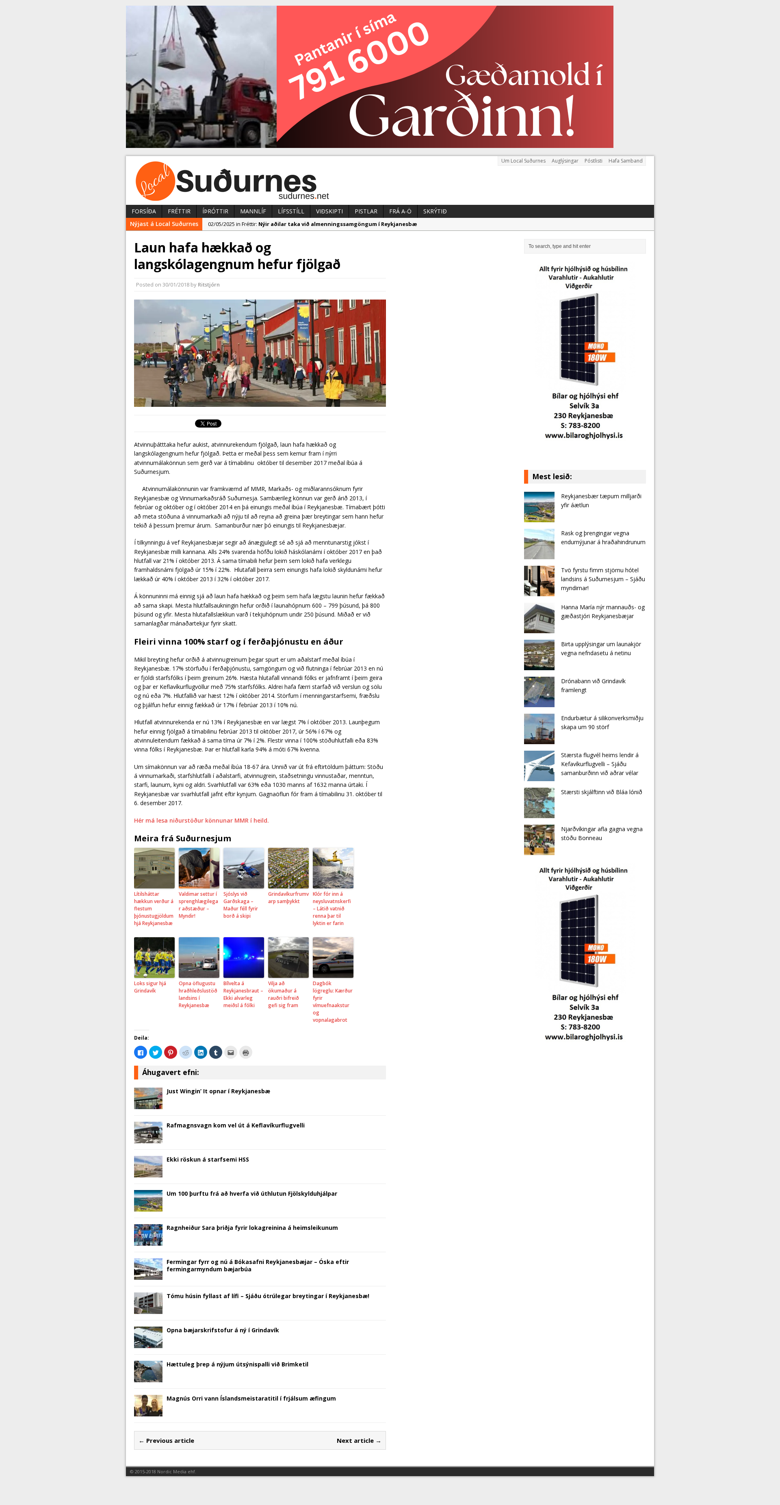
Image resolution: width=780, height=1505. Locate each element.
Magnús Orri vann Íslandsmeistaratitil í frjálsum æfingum (251, 1398)
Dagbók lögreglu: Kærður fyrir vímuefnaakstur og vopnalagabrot (333, 1001)
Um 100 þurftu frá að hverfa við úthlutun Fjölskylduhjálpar (252, 1193)
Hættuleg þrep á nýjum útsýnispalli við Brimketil (237, 1364)
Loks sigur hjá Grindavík (150, 987)
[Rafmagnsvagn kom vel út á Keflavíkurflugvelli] (148, 1138)
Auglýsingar (565, 160)
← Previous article (166, 1440)
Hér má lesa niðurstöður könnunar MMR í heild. (201, 820)
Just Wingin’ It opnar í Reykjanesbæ (218, 1091)
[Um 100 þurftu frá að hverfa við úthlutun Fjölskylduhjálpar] (148, 1206)
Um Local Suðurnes (523, 160)
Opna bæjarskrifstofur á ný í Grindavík (223, 1330)
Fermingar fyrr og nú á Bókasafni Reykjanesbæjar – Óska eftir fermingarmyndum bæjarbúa (258, 1265)
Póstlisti (593, 160)
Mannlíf (253, 211)
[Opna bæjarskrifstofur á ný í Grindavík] (148, 1343)
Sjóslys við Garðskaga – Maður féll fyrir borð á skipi (240, 904)
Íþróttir (215, 211)
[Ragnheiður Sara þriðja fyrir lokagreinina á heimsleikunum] (148, 1240)
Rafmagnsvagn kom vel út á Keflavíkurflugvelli (236, 1125)
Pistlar (366, 211)
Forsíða (144, 211)
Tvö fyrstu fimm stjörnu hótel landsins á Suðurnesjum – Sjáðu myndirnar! (603, 579)
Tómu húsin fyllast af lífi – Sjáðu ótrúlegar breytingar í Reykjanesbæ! (268, 1296)
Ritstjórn (209, 284)
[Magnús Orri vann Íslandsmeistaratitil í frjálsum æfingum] (148, 1411)
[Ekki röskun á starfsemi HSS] (148, 1172)
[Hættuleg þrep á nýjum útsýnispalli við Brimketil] (148, 1377)
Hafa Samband (626, 160)
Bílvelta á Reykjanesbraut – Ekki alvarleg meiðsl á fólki (243, 994)
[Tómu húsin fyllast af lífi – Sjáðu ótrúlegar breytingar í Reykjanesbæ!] (148, 1309)
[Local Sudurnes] (390, 180)
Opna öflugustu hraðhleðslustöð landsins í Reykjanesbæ (198, 994)
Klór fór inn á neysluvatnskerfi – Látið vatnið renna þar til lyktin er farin (332, 908)
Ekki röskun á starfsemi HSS (208, 1159)
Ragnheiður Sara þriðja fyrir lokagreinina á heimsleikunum (252, 1227)
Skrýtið (435, 211)
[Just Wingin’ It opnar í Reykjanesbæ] (148, 1104)
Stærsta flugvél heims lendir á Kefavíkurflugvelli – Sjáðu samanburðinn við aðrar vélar (600, 764)
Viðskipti (329, 211)
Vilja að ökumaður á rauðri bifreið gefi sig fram (283, 994)
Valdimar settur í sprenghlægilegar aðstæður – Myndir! (198, 904)
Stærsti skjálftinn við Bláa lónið (601, 792)
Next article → (359, 1440)
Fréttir (179, 211)
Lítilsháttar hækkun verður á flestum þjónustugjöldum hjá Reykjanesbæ (153, 908)
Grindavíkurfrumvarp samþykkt (288, 897)
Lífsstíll (291, 211)
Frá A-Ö (400, 211)
